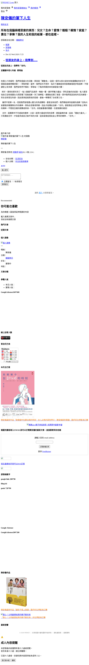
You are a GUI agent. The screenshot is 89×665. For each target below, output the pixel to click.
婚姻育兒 (20, 40)
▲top (3, 166)
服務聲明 (67, 633)
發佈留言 (5, 184)
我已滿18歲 (6, 660)
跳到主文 (4, 24)
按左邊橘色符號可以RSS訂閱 (13, 464)
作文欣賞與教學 (21, 161)
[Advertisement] (44, 312)
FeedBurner (46, 451)
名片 (7, 50)
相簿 (7, 45)
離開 (13, 660)
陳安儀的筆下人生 (16, 18)
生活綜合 (19, 159)
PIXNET (27, 633)
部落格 (8, 48)
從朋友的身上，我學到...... (22, 60)
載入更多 (5, 170)
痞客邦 (16, 152)
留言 (21, 152)
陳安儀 (3, 139)
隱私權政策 (57, 633)
